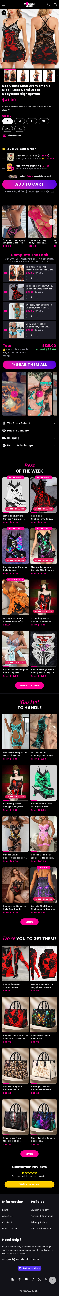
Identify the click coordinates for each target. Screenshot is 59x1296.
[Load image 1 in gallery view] (10, 76)
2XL (7, 128)
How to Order (10, 1228)
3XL (19, 128)
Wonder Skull (33, 1291)
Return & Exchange (42, 1216)
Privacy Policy (39, 1222)
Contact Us (9, 1222)
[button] (48, 4)
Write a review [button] (29, 1184)
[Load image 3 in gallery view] (36, 76)
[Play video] (14, 394)
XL (43, 121)
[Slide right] (57, 75)
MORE (29, 922)
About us (7, 1216)
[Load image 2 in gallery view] (23, 76)
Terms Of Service (41, 1228)
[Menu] (3, 4)
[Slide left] (2, 75)
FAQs (5, 1209)
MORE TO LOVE (29, 685)
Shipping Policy (40, 1209)
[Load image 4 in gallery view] (49, 76)
